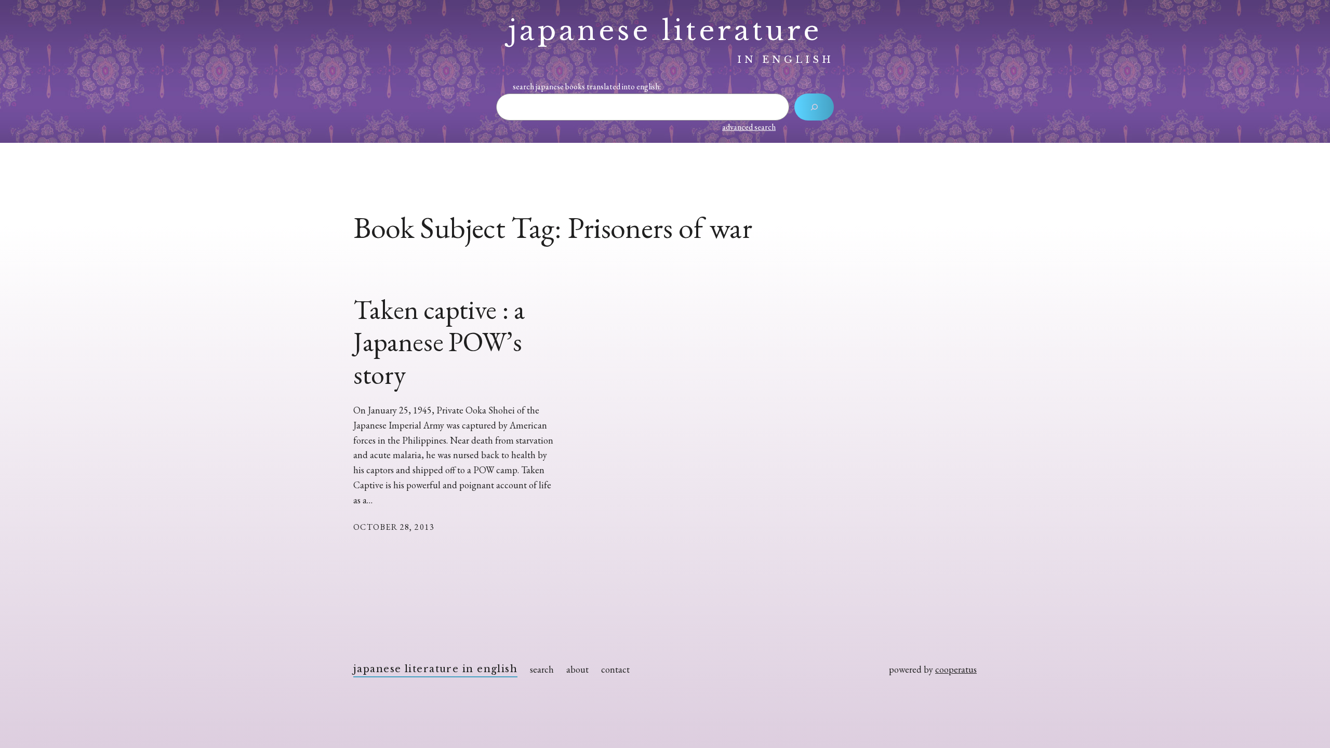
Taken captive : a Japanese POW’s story (439, 342)
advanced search (749, 127)
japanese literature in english (435, 669)
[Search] (814, 107)
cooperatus (956, 669)
